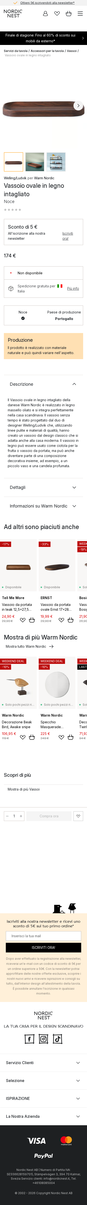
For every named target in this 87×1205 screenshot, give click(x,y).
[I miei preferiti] (57, 13)
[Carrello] (68, 13)
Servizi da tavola (16, 51)
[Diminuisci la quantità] (7, 816)
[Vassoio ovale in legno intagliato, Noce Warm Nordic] (43, 104)
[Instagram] (43, 1038)
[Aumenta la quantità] (21, 816)
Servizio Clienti (20, 1062)
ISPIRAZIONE (18, 1098)
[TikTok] (58, 1038)
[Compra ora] (32, 620)
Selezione (15, 1080)
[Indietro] (9, 105)
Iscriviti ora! (67, 235)
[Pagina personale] (45, 13)
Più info (73, 288)
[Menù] (80, 13)
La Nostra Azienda (23, 1116)
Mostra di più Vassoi (24, 789)
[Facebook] (29, 1038)
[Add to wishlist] (23, 620)
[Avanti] (78, 105)
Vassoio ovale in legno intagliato (28, 55)
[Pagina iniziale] (13, 13)
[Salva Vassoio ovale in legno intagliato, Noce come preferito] (78, 816)
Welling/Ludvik (15, 178)
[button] (12, 209)
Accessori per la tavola (47, 51)
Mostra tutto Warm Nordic (26, 646)
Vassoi (72, 51)
